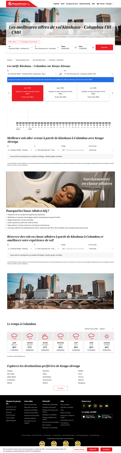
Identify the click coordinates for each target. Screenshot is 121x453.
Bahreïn (45, 383)
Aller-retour (12, 42)
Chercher (104, 47)
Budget (63, 146)
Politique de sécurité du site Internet (50, 411)
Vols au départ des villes (68, 435)
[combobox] (20, 48)
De (9, 46)
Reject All (93, 449)
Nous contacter (64, 404)
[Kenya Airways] (84, 406)
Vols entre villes (56, 435)
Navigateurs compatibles (49, 414)
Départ (63, 46)
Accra (80, 374)
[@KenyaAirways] (89, 406)
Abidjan (80, 371)
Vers (65, 70)
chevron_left (8, 93)
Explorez (56, 4)
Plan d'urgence (46, 425)
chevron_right (112, 93)
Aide (93, 4)
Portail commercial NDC (31, 413)
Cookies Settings (79, 449)
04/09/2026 (65, 48)
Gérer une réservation (30, 404)
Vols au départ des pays (82, 435)
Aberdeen (46, 371)
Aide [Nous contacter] (66, 407)
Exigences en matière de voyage (67, 416)
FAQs (62, 410)
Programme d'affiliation (31, 410)
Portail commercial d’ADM (31, 415)
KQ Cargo (9, 412)
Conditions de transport (49, 407)
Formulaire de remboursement (65, 424)
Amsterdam (11, 380)
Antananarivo (47, 380)
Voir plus (60, 388)
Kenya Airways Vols (22, 60)
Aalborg (9, 371)
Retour (81, 46)
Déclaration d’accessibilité (49, 427)
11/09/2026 (83, 48)
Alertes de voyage (65, 413)
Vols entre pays (47, 435)
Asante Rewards (84, 4)
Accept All (106, 449)
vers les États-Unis (39, 60)
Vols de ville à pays (94, 435)
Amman (81, 377)
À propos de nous (72, 4)
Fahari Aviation (10, 418)
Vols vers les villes (36, 435)
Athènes (81, 380)
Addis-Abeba (11, 377)
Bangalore (81, 383)
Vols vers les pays (26, 435)
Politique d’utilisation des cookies (49, 418)
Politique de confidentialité (49, 404)
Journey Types (92, 146)
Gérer (63, 4)
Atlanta (9, 383)
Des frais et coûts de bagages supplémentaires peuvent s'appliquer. (93, 163)
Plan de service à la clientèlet (50, 422)
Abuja (45, 374)
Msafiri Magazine (11, 420)
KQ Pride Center (10, 415)
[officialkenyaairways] (95, 406)
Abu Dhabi (10, 374)
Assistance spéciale (30, 418)
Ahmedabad (47, 377)
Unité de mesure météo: (91, 329)
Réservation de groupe (30, 407)
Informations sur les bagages (30, 422)
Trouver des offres (28, 97)
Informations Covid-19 (66, 420)
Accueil (9, 60)
